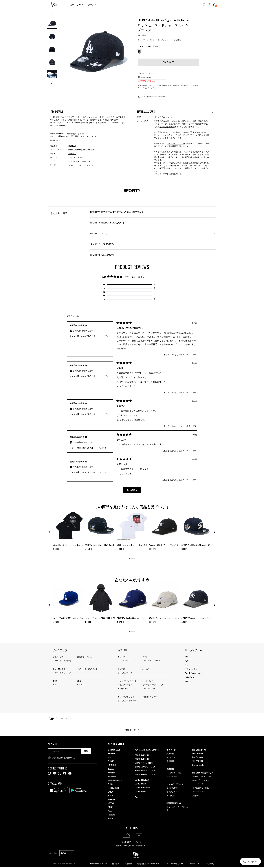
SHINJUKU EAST (114, 753)
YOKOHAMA (112, 776)
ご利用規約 (57, 758)
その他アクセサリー (150, 696)
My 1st (55, 680)
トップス (121, 668)
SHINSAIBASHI (113, 788)
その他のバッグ (124, 688)
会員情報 (170, 761)
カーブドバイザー (75, 157)
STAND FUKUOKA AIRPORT (145, 763)
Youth (54, 684)
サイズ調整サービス (200, 787)
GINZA (110, 757)
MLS (186, 681)
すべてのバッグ (148, 688)
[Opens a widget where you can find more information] (250, 861)
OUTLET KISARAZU (142, 779)
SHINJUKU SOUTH (114, 749)
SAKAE (110, 807)
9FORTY (177, 40)
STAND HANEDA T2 (142, 759)
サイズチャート (173, 791)
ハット (145, 656)
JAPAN (63, 853)
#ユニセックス (55, 140)
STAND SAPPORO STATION (145, 766)
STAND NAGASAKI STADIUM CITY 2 (148, 774)
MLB (186, 656)
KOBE (110, 811)
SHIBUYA (111, 761)
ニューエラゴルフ (60, 668)
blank (137, 753)
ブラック (72, 154)
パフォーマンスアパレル (87, 668)
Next (52, 82)
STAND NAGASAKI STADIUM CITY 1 (147, 770)
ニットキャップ (124, 660)
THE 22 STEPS (197, 761)
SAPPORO (111, 799)
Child (79, 680)
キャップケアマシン (200, 780)
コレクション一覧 (174, 772)
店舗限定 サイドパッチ (201, 776)
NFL (186, 665)
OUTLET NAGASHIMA (142, 787)
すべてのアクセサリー (127, 700)
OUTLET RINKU (140, 791)
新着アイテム (58, 656)
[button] (128, 284)
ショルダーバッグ (125, 684)
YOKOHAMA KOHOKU (115, 780)
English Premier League (193, 673)
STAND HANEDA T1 (142, 755)
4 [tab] (134, 558)
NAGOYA (111, 803)
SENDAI (110, 795)
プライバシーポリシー (174, 864)
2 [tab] (131, 558)
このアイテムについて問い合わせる (154, 97)
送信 (86, 751)
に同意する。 (64, 758)
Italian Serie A (190, 677)
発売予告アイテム (84, 656)
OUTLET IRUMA (140, 783)
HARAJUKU (112, 765)
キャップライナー (167, 126)
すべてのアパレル (125, 672)
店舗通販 (196, 795)
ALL (136, 796)
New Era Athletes (198, 765)
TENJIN (110, 818)
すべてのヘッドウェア (151, 660)
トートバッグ (147, 680)
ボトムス (146, 668)
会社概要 (115, 864)
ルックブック (172, 795)
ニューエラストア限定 (62, 660)
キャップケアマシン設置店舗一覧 (168, 173)
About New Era (197, 753)
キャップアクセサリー (127, 696)
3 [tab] (133, 558)
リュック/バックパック (127, 680)
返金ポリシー (193, 864)
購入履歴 (170, 753)
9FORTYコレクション (159, 40)
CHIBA (110, 784)
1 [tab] (129, 558)
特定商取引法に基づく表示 (148, 864)
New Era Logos (197, 757)
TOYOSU (111, 768)
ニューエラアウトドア (62, 672)
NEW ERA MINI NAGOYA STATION (147, 749)
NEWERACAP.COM (98, 864)
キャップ (141, 40)
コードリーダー (198, 791)
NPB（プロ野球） (192, 669)
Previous (52, 15)
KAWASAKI (112, 772)
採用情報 (128, 864)
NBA (186, 660)
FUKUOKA (111, 814)
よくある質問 (172, 787)
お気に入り (171, 757)
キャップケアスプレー (176, 143)
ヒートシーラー (198, 784)
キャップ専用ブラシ (191, 132)
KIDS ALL (80, 684)
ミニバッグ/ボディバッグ (152, 684)
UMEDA (110, 791)
